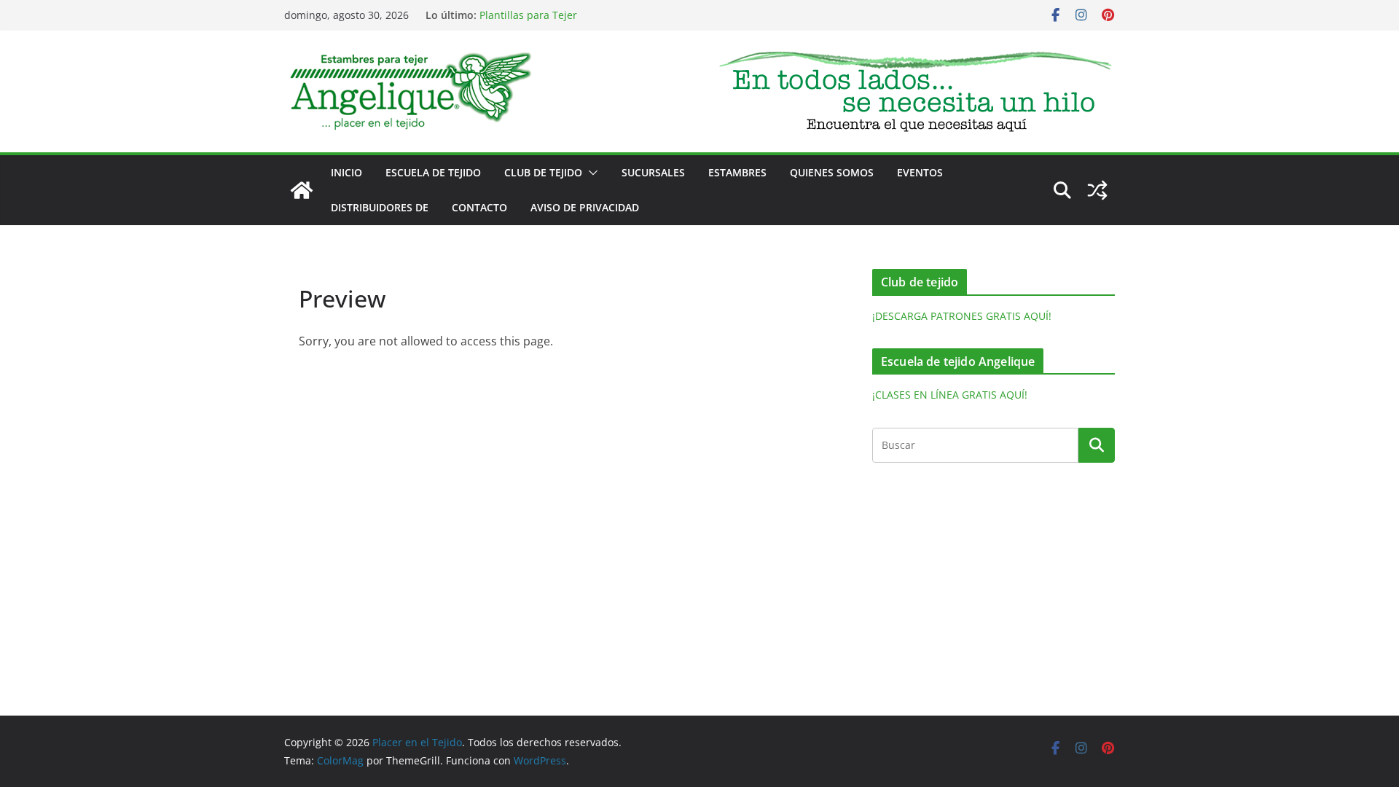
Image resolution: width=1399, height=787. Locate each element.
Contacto (479, 207)
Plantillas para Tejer (528, 16)
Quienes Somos (832, 172)
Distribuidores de (379, 207)
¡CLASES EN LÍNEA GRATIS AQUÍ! (949, 395)
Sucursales (653, 172)
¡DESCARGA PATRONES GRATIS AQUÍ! (961, 316)
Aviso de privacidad (584, 207)
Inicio (346, 172)
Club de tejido (543, 172)
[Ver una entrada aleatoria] (1097, 190)
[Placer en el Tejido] (301, 190)
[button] (590, 173)
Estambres (737, 172)
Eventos (920, 172)
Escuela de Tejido (433, 172)
